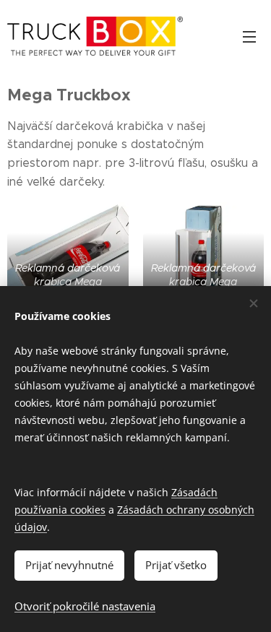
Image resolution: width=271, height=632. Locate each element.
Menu (249, 36)
